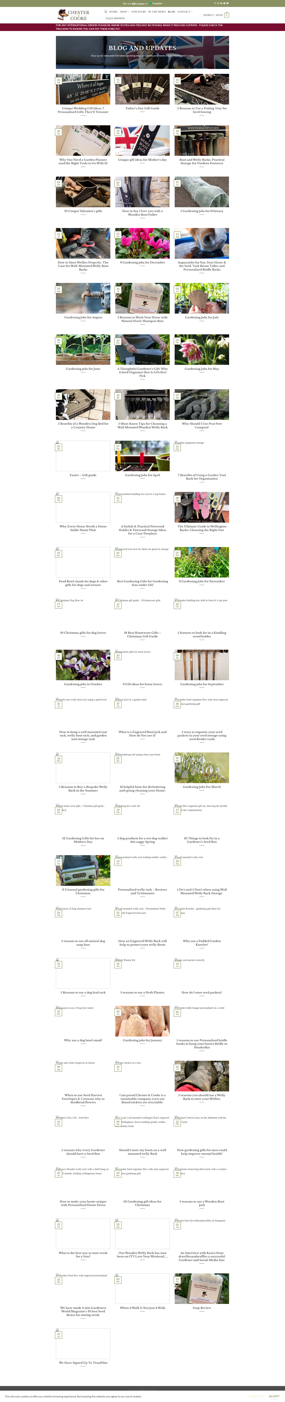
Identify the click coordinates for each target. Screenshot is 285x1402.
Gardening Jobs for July (202, 317)
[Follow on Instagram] (218, 3)
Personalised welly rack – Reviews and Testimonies (142, 891)
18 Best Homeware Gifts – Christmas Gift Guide (142, 634)
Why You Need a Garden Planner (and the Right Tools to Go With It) (83, 161)
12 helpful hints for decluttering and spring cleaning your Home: (142, 788)
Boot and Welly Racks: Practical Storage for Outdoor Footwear (201, 161)
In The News (157, 12)
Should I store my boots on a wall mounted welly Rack (142, 1151)
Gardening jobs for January (142, 1040)
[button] (216, 15)
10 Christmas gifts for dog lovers (83, 632)
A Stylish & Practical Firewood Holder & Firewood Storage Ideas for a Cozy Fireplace (142, 530)
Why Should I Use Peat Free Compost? (202, 425)
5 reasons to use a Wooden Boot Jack (201, 1203)
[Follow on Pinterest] (224, 3)
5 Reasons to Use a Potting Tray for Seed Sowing (202, 110)
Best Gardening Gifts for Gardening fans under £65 (142, 583)
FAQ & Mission (115, 18)
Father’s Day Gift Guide (142, 108)
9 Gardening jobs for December (142, 262)
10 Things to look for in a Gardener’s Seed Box (202, 840)
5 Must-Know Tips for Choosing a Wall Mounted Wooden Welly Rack (142, 425)
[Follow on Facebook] (215, 3)
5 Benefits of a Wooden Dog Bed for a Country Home (83, 425)
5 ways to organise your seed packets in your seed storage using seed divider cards (201, 735)
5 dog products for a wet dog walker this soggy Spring (142, 840)
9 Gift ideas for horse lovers (142, 684)
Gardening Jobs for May (202, 368)
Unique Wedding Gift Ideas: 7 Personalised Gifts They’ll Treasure (83, 110)
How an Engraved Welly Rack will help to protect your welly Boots (142, 942)
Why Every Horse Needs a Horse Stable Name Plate (83, 528)
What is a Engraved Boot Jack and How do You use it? (143, 733)
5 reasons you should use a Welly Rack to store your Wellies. (201, 1097)
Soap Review (202, 1308)
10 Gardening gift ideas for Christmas (142, 1203)
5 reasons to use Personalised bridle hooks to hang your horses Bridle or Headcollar (201, 1044)
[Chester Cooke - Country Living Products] (78, 15)
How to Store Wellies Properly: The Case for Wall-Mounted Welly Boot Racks (83, 266)
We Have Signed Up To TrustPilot (83, 1362)
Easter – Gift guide (83, 475)
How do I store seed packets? (202, 992)
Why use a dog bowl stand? (83, 1040)
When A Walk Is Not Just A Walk (142, 1308)
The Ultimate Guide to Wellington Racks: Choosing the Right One (201, 528)
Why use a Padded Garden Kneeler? (202, 942)
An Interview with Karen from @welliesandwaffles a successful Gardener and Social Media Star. (202, 1256)
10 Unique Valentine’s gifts (83, 211)
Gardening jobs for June (83, 368)
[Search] (106, 12)
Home (113, 12)
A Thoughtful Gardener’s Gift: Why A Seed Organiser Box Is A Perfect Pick (142, 372)
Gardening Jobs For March (202, 787)
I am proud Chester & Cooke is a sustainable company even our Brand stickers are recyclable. (142, 1099)
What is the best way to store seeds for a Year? (83, 1254)
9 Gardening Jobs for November (202, 581)
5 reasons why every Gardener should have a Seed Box (83, 1151)
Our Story (138, 12)
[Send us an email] (221, 3)
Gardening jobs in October (83, 684)
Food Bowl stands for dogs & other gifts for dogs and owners (83, 583)
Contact (183, 12)
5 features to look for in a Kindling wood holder (201, 634)
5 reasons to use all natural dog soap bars (83, 942)
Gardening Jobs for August (83, 317)
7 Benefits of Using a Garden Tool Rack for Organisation (202, 476)
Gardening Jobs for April (142, 475)
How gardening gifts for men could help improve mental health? (202, 1151)
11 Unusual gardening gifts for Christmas (83, 891)
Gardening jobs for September (202, 684)
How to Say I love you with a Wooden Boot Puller (142, 212)
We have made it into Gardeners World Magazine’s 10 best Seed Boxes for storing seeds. (83, 1311)
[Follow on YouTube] (227, 3)
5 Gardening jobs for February (201, 211)
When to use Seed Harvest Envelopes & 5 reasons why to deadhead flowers (83, 1099)
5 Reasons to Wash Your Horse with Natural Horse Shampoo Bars (142, 319)
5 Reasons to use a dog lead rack (83, 992)
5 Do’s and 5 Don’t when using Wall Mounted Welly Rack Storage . (202, 891)
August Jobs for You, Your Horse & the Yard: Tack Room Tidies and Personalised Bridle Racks (202, 266)
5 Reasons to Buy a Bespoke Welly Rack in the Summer (83, 788)
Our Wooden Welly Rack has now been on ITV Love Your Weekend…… (142, 1254)
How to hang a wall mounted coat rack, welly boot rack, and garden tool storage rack (83, 735)
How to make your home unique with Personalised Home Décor (83, 1203)
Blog (171, 12)
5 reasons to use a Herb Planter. (142, 992)
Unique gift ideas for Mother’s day (142, 159)
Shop (123, 12)
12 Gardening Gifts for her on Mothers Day (83, 840)
